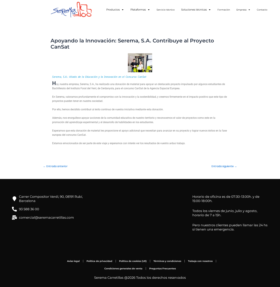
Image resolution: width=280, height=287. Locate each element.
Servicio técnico (166, 9)
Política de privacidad (99, 261)
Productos (113, 9)
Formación (223, 9)
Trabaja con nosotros (200, 261)
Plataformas (138, 9)
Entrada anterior (55, 166)
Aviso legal (73, 261)
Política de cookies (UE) (133, 261)
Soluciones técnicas (194, 9)
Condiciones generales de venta (123, 268)
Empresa (241, 9)
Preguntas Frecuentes (162, 268)
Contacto (262, 9)
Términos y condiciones (167, 261)
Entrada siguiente (224, 166)
